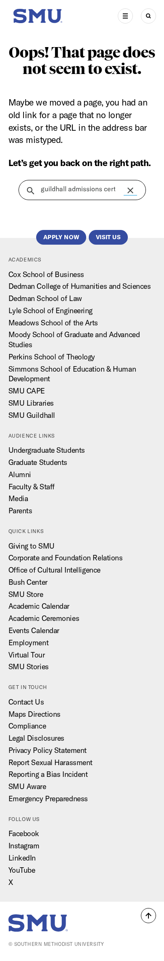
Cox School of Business (46, 274)
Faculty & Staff (31, 486)
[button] (130, 190)
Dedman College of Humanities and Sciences (79, 286)
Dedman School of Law (45, 298)
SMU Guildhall (31, 415)
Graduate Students (38, 462)
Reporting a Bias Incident (48, 774)
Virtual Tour (26, 655)
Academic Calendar (39, 606)
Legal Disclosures (36, 738)
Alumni (19, 474)
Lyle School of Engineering (50, 310)
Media (18, 498)
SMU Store (25, 594)
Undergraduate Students (46, 450)
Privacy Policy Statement (47, 750)
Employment (28, 642)
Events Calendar (33, 630)
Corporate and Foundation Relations (65, 557)
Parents (20, 510)
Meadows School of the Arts (53, 322)
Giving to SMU (31, 546)
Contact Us (26, 702)
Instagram (24, 845)
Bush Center (28, 582)
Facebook (23, 833)
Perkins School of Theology (51, 357)
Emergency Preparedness (48, 798)
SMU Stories (28, 666)
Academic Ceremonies (43, 618)
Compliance (27, 726)
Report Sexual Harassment (50, 762)
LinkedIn (22, 858)
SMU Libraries (31, 403)
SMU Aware (27, 786)
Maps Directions (34, 714)
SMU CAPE (26, 391)
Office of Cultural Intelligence (54, 570)
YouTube (21, 870)
